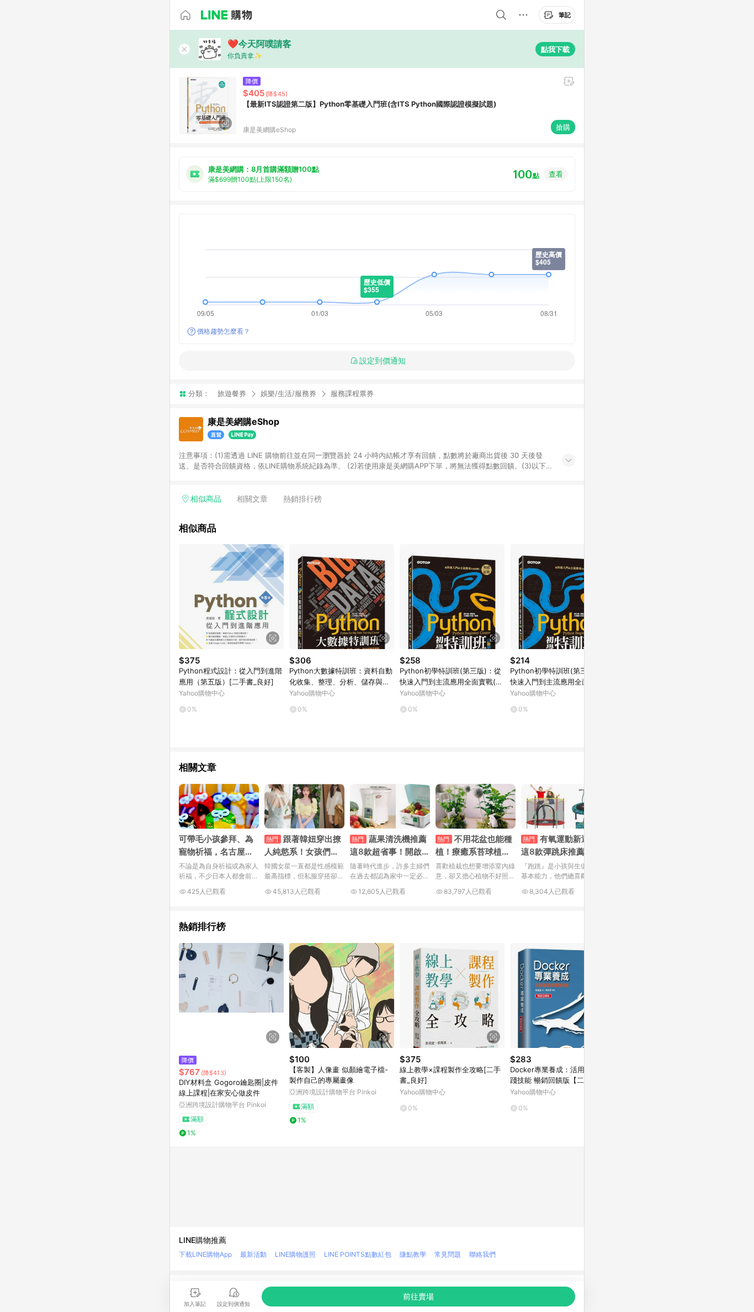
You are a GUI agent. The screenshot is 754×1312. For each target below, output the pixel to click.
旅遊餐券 (231, 393)
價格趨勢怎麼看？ (223, 331)
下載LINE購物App (205, 1254)
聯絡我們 (482, 1254)
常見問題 (447, 1254)
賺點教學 (413, 1254)
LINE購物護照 (295, 1254)
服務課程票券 (352, 393)
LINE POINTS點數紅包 (357, 1254)
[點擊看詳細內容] (231, 596)
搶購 (563, 127)
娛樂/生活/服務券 (288, 393)
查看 (556, 174)
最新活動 (253, 1254)
